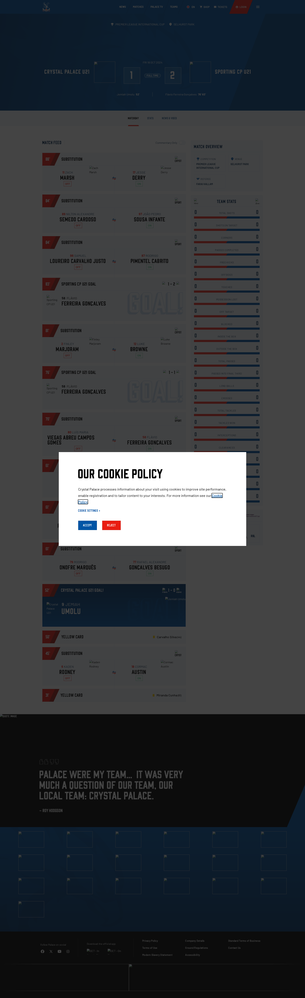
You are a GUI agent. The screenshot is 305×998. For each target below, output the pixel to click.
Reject (111, 525)
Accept (87, 525)
